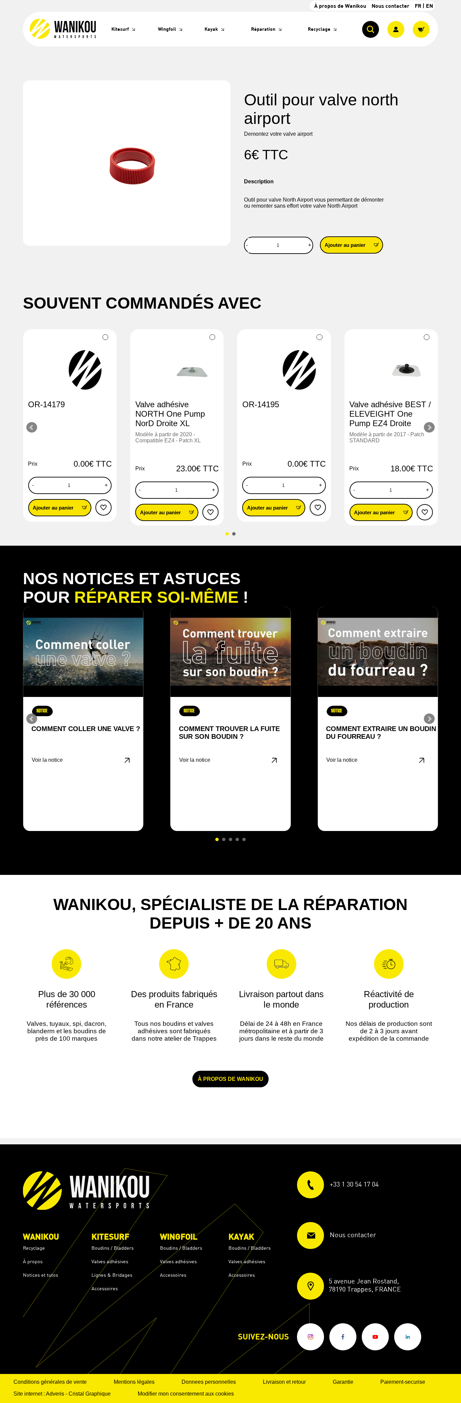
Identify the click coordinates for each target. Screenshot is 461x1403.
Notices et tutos (40, 1275)
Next (429, 427)
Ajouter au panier (346, 245)
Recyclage (319, 29)
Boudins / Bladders (112, 1248)
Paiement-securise (402, 1382)
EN (429, 5)
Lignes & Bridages (111, 1275)
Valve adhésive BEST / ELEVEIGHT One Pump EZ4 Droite (390, 414)
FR (418, 5)
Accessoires (104, 1288)
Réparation (263, 29)
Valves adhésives (109, 1261)
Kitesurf (120, 29)
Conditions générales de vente (50, 1382)
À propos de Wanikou (340, 5)
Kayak (211, 29)
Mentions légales (134, 1382)
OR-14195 (260, 404)
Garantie (343, 1382)
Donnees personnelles (209, 1382)
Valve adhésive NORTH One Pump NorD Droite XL (170, 414)
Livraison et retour (284, 1382)
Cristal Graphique (90, 1394)
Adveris (55, 1394)
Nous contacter (390, 5)
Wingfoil (167, 29)
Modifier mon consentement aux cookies (186, 1394)
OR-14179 (46, 404)
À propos (33, 1261)
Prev (31, 427)
